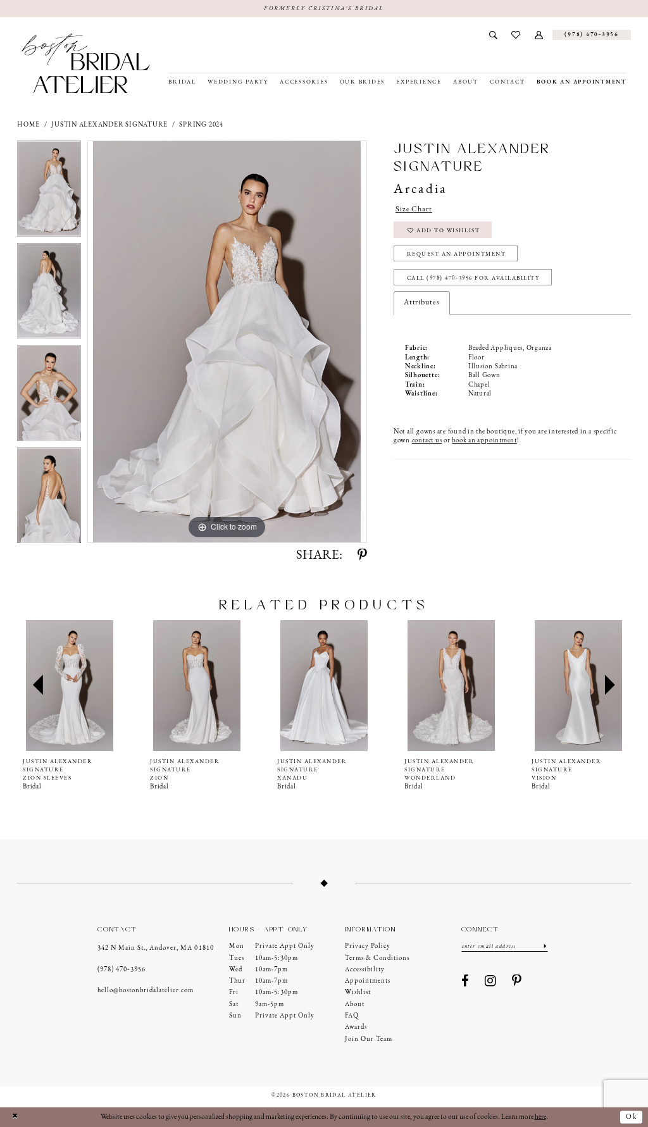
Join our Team (368, 1039)
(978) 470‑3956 (121, 969)
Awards (356, 1027)
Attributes (422, 302)
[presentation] (69, 685)
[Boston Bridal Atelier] (86, 63)
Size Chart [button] (414, 209)
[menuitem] (493, 34)
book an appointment (484, 440)
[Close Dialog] (14, 1117)
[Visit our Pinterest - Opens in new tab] (517, 981)
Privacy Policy (367, 946)
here (540, 1117)
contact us (427, 440)
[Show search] (493, 34)
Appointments (367, 981)
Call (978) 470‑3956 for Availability (473, 278)
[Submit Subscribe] (545, 946)
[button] (539, 34)
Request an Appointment (456, 254)
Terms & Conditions (377, 958)
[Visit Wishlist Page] (516, 34)
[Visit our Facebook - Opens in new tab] (465, 981)
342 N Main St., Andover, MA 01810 (155, 948)
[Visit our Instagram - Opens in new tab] (491, 981)
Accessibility (365, 969)
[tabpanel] (49, 191)
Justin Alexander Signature (109, 124)
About (354, 1004)
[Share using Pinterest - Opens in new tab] (362, 556)
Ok (631, 1117)
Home (28, 124)
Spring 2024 (201, 124)
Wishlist (358, 992)
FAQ (352, 1015)
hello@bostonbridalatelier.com (145, 990)
